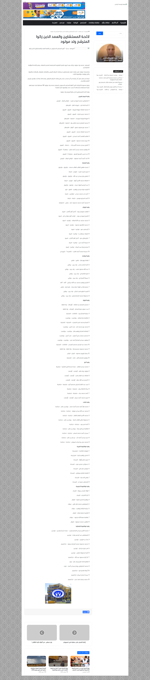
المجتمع (83, 23)
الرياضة (76, 23)
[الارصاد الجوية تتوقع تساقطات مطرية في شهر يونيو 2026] (36, 661)
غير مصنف (80, 31)
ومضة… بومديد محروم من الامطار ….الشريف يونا (109, 75)
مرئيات (69, 23)
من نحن (62, 23)
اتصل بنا (54, 23)
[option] (109, 52)
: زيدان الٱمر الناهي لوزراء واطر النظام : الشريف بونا (109, 86)
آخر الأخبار (115, 23)
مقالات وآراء (105, 23)
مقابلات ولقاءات (94, 23)
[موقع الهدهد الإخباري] (121, 4)
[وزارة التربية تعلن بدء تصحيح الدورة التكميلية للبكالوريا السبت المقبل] (79, 661)
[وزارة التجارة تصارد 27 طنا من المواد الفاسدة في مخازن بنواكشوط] (58, 661)
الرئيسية (123, 23)
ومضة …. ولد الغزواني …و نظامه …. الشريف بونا (109, 89)
